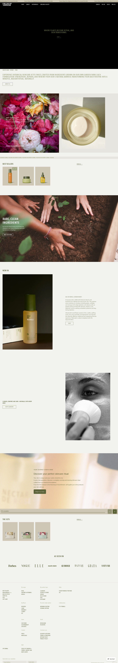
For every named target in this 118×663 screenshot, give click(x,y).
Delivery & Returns (45, 634)
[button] (98, 4)
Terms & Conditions (45, 635)
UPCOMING (5, 648)
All (22, 613)
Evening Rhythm (44, 608)
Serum (42, 594)
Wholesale (24, 635)
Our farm (23, 623)
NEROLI (23, 594)
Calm (22, 608)
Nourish (23, 606)
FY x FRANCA (62, 606)
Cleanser (42, 591)
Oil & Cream (43, 596)
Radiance (23, 610)
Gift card (5, 599)
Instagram (43, 623)
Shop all (5, 596)
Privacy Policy (44, 639)
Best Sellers (6, 591)
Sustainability (25, 625)
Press (22, 634)
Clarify (23, 611)
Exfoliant (42, 599)
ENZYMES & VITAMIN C (26, 592)
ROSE (22, 591)
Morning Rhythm (44, 606)
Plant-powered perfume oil (65, 591)
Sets (4, 597)
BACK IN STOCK (6, 594)
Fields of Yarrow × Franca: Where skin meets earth (26, 650)
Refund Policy (44, 637)
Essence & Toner (44, 592)
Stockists (23, 626)
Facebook (42, 625)
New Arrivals (7, 592)
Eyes (41, 598)
